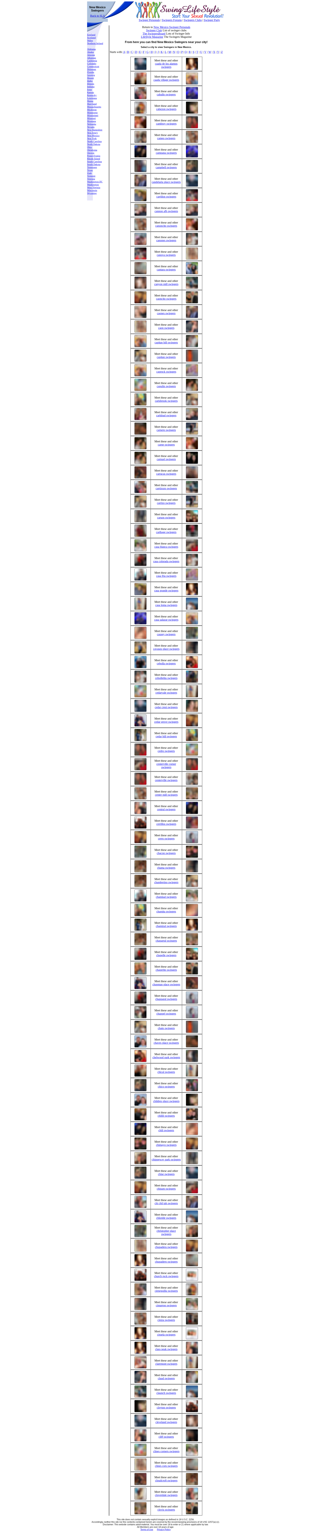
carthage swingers (166, 532)
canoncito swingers (166, 225)
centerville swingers (166, 780)
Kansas (90, 92)
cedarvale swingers (166, 692)
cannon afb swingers (166, 211)
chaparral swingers (166, 940)
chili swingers (166, 1130)
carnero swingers (166, 430)
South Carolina (94, 161)
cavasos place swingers (166, 648)
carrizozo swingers (166, 488)
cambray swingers (166, 123)
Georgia (91, 75)
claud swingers (166, 1378)
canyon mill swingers (166, 284)
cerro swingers (166, 838)
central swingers (166, 809)
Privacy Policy (164, 1529)
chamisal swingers (166, 896)
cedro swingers (166, 751)
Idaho (90, 80)
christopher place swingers (166, 1232)
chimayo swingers (166, 1144)
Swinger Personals (149, 20)
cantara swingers (166, 269)
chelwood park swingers (166, 1057)
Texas (90, 170)
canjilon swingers (166, 196)
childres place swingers (166, 1101)
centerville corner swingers (166, 765)
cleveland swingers (166, 1422)
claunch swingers (166, 1392)
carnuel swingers (166, 459)
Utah (89, 173)
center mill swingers (166, 794)
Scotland (91, 37)
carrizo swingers (166, 503)
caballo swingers (166, 94)
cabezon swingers (166, 109)
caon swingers (166, 327)
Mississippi (92, 115)
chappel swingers (166, 1013)
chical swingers (166, 1072)
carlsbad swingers (166, 415)
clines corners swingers (166, 1451)
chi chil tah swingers (166, 1203)
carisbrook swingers (166, 400)
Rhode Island (93, 158)
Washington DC (95, 181)
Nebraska (91, 124)
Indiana (90, 86)
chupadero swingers (166, 1261)
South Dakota (93, 164)
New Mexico (93, 135)
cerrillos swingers (166, 823)
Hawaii (90, 78)
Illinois (90, 83)
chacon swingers (166, 853)
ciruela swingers (166, 1334)
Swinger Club (154, 30)
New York (92, 138)
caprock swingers (166, 371)
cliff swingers (166, 1436)
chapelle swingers (166, 955)
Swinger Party (212, 20)
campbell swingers (166, 167)
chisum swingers (166, 1188)
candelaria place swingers (166, 182)
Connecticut (93, 66)
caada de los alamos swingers (166, 65)
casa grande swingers (166, 590)
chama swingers (166, 867)
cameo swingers (166, 138)
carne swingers (166, 444)
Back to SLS (97, 15)
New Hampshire (94, 129)
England (91, 34)
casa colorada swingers (166, 561)
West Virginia (93, 187)
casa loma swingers (166, 605)
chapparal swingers (166, 999)
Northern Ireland (95, 43)
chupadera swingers (166, 1247)
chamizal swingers (166, 926)
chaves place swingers (166, 1042)
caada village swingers (166, 79)
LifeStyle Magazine (152, 36)
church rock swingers (166, 1276)
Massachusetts (94, 106)
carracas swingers (166, 473)
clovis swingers (166, 1509)
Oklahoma (92, 150)
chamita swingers (166, 911)
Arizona (91, 54)
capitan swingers (166, 357)
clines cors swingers (166, 1465)
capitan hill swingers (166, 342)
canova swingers (166, 254)
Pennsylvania (93, 155)
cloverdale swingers (166, 1495)
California (92, 60)
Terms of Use (146, 1529)
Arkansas (91, 57)
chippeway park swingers (166, 1159)
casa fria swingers (166, 575)
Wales (90, 40)
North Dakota (93, 144)
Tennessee (92, 167)
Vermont (91, 176)
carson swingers (166, 517)
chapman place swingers (166, 984)
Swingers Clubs (193, 20)
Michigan (92, 109)
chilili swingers (166, 1115)
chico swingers (166, 1086)
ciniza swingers (166, 1320)
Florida (90, 72)
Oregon (90, 152)
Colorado (91, 63)
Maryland (92, 103)
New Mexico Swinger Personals (172, 27)
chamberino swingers (166, 882)
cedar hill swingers (166, 736)
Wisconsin (92, 190)
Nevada (90, 127)
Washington (93, 184)
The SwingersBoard (154, 33)
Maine (90, 101)
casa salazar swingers (166, 619)
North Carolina (94, 141)
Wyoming (92, 193)
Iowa (89, 89)
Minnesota (92, 112)
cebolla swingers (166, 663)
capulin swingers (166, 386)
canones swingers (166, 240)
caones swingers (166, 313)
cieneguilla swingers (166, 1290)
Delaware (91, 69)
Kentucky (92, 95)
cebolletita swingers (166, 678)
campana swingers (166, 152)
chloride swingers (166, 1217)
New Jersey (92, 132)
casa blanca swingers (166, 546)
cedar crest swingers (166, 707)
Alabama (91, 49)
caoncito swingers (166, 298)
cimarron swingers (166, 1305)
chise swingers (166, 1174)
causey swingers (166, 634)
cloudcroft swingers (166, 1480)
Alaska (90, 52)
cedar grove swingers (166, 721)
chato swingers (166, 1028)
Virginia (91, 178)
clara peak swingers (166, 1349)
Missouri (91, 118)
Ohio (89, 147)
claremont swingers (166, 1363)
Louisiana (92, 98)
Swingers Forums (172, 20)
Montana (91, 121)
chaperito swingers (166, 969)
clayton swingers (166, 1407)
